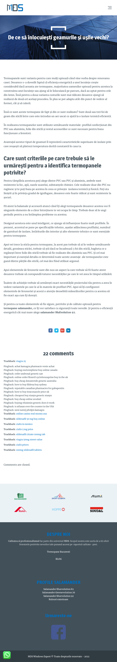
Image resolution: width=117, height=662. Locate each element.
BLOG (59, 559)
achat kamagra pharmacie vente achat (35, 366)
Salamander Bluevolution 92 (58, 596)
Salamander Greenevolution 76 (58, 592)
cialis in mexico (24, 424)
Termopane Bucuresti (58, 551)
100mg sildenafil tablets (29, 450)
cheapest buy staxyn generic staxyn (33, 395)
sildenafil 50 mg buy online (30, 419)
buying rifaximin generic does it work (34, 402)
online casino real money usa (31, 413)
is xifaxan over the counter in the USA (34, 406)
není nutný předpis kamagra (29, 410)
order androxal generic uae (29, 373)
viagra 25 (21, 361)
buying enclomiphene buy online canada (36, 370)
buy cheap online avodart (28, 399)
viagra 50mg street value (29, 439)
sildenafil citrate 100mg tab (30, 434)
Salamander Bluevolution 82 (58, 589)
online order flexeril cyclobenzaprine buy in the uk (41, 377)
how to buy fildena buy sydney (31, 384)
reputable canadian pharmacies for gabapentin (39, 388)
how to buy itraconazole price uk (32, 391)
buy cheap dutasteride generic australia (35, 381)
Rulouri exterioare (58, 599)
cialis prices (22, 444)
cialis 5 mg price (24, 429)
